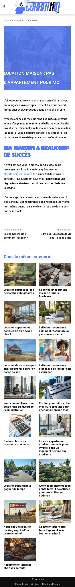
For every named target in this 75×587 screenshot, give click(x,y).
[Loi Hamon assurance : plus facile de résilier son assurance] (55, 350)
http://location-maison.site (19, 174)
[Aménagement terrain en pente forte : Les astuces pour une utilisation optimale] (55, 470)
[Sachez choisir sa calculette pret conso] (20, 425)
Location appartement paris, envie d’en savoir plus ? (18, 331)
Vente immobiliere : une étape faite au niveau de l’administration (19, 406)
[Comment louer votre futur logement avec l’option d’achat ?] (55, 511)
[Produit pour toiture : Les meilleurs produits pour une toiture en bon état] (55, 387)
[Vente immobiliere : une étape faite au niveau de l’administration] (20, 387)
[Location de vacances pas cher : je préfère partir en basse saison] (20, 350)
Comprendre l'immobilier (26, 20)
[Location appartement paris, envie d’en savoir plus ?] (20, 312)
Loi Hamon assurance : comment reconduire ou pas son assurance (54, 331)
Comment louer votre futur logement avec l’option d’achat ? (52, 530)
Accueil (7, 20)
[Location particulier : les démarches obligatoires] (20, 274)
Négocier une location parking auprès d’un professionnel (17, 530)
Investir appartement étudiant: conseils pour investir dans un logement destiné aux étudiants (53, 448)
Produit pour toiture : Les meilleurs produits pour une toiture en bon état (54, 406)
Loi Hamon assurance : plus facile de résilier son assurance (55, 369)
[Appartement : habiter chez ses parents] (20, 549)
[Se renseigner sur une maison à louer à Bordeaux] (55, 274)
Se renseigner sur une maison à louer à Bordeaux (53, 293)
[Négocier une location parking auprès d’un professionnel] (20, 511)
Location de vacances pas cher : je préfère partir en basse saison (20, 369)
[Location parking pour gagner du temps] (20, 470)
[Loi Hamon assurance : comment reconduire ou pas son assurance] (55, 312)
